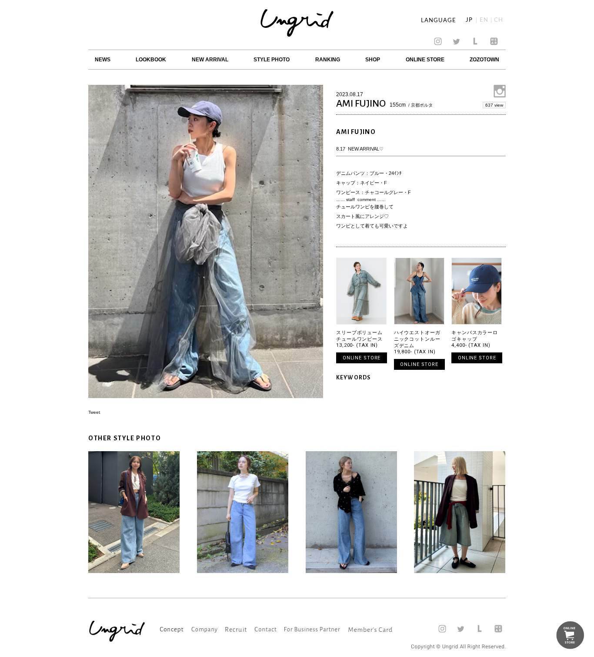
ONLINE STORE (425, 60)
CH (498, 20)
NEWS (102, 60)
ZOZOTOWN (484, 60)
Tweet (94, 412)
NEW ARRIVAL (210, 60)
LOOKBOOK (151, 60)
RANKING (327, 60)
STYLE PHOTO (272, 60)
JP (469, 20)
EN (484, 20)
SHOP (372, 60)
